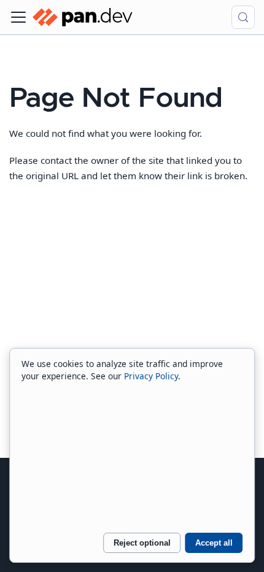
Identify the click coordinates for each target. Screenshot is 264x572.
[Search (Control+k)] (243, 17)
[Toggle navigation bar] (18, 17)
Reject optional (142, 542)
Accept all (214, 542)
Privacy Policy (151, 376)
